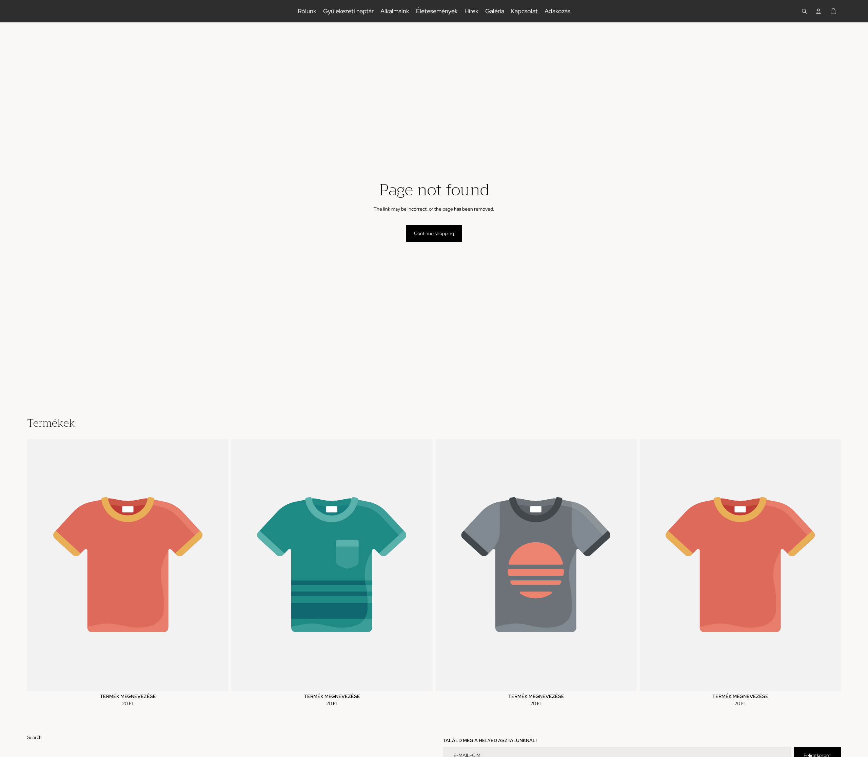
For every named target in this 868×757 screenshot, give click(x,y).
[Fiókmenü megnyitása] (818, 11)
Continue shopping (434, 233)
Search (34, 737)
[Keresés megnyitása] (804, 11)
